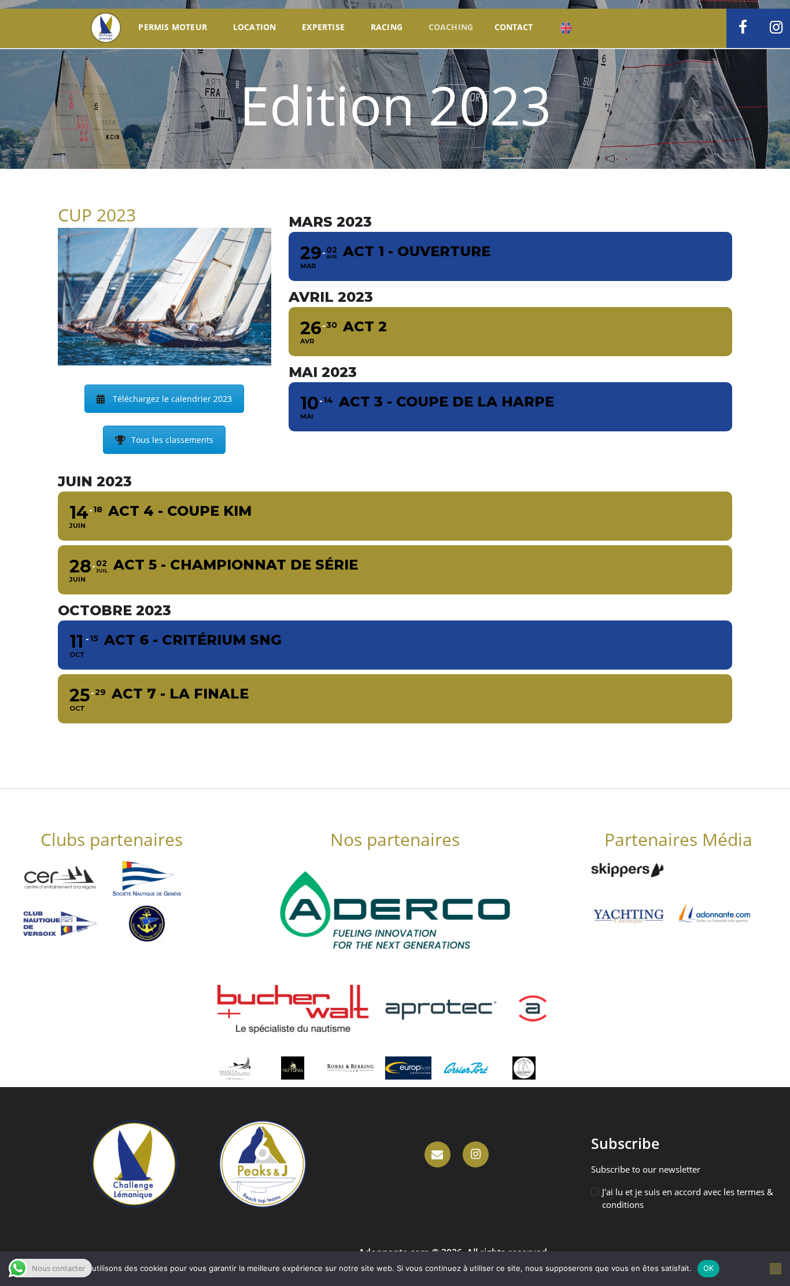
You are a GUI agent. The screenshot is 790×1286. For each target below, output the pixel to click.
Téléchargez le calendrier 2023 (172, 398)
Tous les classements (172, 439)
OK (708, 1268)
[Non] (775, 1268)
